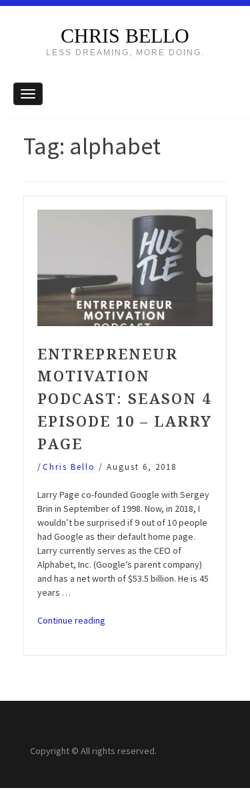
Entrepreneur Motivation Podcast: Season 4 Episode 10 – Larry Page (124, 398)
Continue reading (71, 620)
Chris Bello (125, 36)
